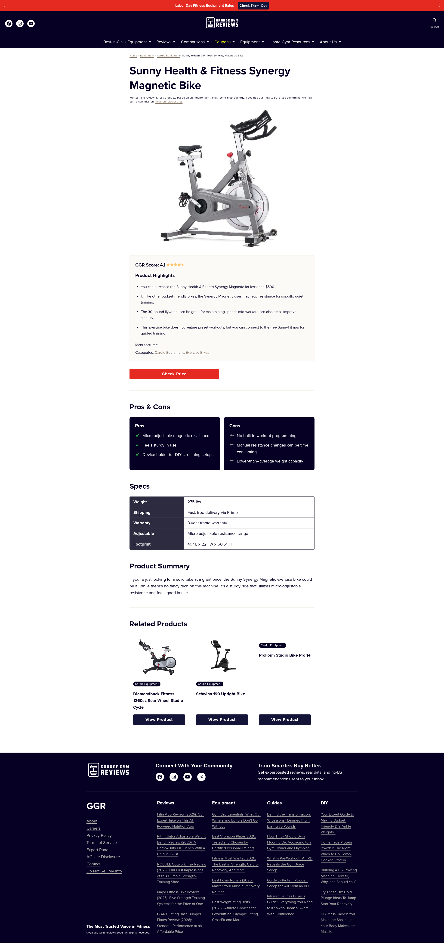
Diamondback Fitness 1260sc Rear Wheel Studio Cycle (158, 700)
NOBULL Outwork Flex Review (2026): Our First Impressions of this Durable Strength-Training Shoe (181, 873)
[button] (4, 5)
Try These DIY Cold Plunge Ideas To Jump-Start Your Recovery (339, 897)
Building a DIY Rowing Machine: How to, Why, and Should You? (339, 875)
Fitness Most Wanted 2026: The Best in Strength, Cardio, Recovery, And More (235, 864)
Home (133, 55)
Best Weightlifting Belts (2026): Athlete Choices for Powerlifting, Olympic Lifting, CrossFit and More (235, 910)
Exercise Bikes (197, 352)
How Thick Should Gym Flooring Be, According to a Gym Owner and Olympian (289, 842)
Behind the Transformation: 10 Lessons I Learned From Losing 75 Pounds (289, 820)
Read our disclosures (169, 101)
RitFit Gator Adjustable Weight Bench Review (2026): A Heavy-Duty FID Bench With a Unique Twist (181, 845)
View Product (159, 720)
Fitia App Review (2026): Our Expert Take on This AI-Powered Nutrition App (180, 820)
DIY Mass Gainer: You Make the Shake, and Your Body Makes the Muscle (338, 922)
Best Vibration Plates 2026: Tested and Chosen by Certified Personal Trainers (234, 842)
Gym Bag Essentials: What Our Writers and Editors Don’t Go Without (236, 820)
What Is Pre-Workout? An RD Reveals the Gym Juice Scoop (289, 864)
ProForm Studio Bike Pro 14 (285, 655)
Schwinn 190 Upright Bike (220, 694)
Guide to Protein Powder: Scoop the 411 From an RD (288, 883)
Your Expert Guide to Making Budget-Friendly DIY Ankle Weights (337, 823)
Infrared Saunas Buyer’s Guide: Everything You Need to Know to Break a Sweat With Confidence (290, 904)
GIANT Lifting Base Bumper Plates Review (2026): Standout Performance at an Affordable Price (179, 922)
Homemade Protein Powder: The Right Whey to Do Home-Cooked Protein (336, 851)
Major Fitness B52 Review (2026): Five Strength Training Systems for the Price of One (181, 897)
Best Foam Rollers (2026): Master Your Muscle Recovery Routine (236, 886)
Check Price (174, 374)
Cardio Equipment (168, 55)
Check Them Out (253, 5)
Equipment (147, 55)
